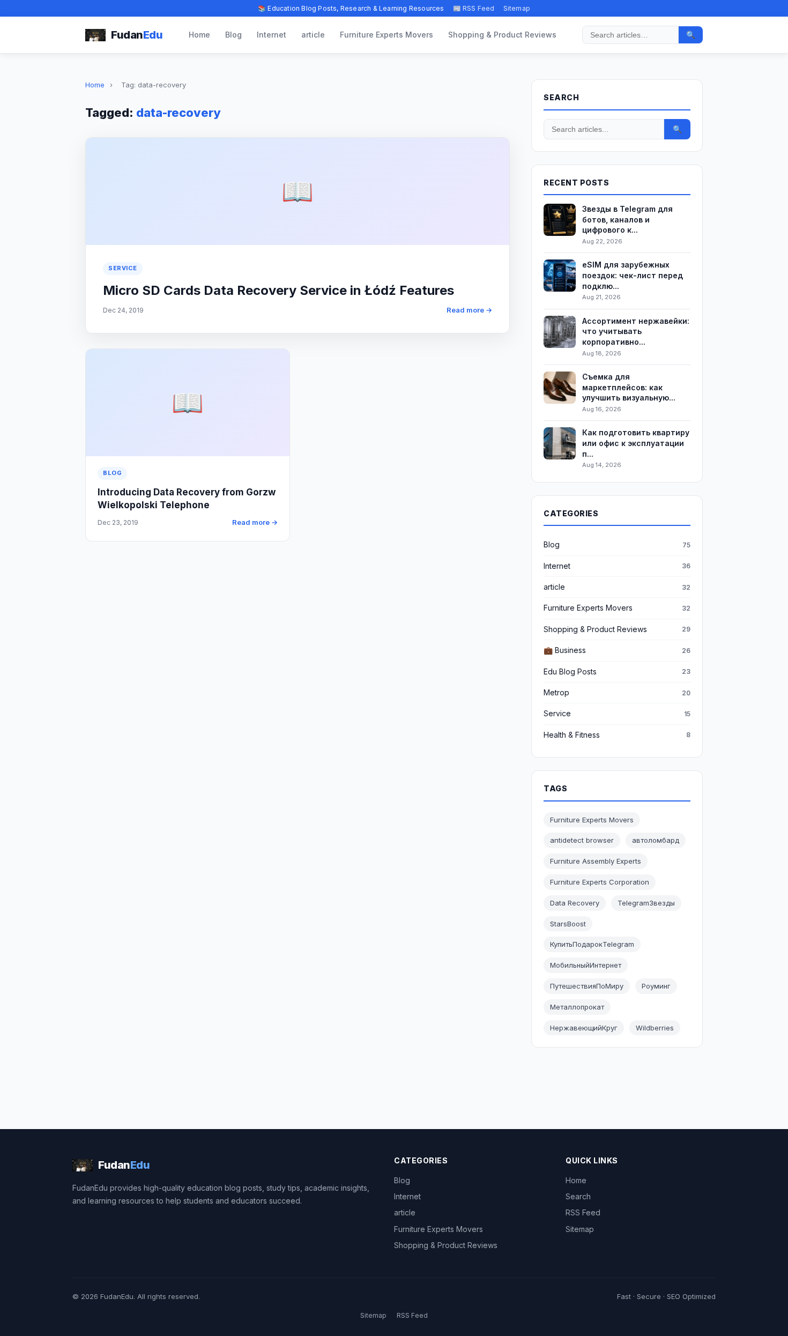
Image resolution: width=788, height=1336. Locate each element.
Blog (233, 34)
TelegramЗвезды (646, 903)
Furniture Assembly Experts (595, 861)
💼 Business (565, 650)
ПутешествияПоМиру (586, 986)
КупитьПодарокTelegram (592, 944)
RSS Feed (583, 1212)
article (313, 34)
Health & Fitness (572, 734)
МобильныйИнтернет (585, 965)
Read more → (469, 310)
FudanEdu (116, 1296)
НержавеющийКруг (584, 1027)
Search (578, 1196)
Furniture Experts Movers (386, 34)
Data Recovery (574, 903)
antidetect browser (582, 840)
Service (122, 268)
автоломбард (655, 840)
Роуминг (656, 986)
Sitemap (516, 8)
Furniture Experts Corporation (599, 882)
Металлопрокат (577, 1007)
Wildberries (655, 1027)
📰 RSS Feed (474, 8)
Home (199, 34)
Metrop (556, 692)
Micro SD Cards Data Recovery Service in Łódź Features (278, 290)
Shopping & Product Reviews (502, 34)
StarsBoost (568, 923)
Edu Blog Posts (570, 671)
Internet (271, 34)
